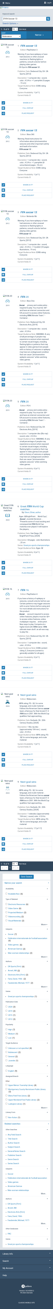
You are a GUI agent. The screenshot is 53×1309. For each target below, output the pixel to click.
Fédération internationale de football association (27, 938)
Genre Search (13, 1159)
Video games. (13, 945)
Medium (11, 1034)
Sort (4, 33)
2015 (10, 1015)
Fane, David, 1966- (15, 979)
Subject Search (14, 1147)
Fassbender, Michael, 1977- (19, 983)
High (10, 1030)
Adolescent (13, 1052)
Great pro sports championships (21, 996)
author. (33, 512)
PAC (9, 1234)
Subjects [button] (9, 929)
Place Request (28, 113)
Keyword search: (9, 14)
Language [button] (9, 1066)
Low (10, 1038)
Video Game (13, 908)
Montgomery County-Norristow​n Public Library (27, 1089)
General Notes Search (16, 1151)
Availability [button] (10, 889)
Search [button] (6, 1261)
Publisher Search (14, 1155)
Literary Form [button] (10, 1112)
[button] (39, 35)
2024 (10, 1007)
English (11, 1071)
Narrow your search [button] (13, 883)
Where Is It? (28, 103)
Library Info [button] (8, 1254)
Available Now (14, 894)
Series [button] (8, 991)
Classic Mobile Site (26, 1303)
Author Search (14, 1143)
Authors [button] (9, 961)
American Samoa (15, 949)
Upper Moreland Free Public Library (22, 1100)
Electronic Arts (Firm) (16, 975)
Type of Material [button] (12, 899)
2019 (10, 1011)
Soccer (11, 934)
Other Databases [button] (12, 1229)
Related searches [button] (12, 1124)
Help (5, 1275)
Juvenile (11, 1061)
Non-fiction (12, 1117)
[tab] (39, 35)
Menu (7, 3)
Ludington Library (15, 1104)
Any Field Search (14, 1135)
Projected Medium (16, 913)
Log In (49, 3)
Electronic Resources (17, 904)
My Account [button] (8, 1268)
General (11, 1057)
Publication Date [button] (12, 1002)
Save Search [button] (26, 876)
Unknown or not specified (18, 1048)
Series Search (13, 1164)
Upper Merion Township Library (21, 1085)
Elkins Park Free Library (17, 1096)
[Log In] (44, 3)
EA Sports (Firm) (14, 967)
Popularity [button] (9, 1024)
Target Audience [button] (12, 1043)
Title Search (12, 1139)
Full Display (28, 108)
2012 (10, 1019)
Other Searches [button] (11, 1130)
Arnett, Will (12, 971)
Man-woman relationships (18, 953)
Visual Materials (14, 921)
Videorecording (14, 917)
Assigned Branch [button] (12, 1076)
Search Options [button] (10, 23)
